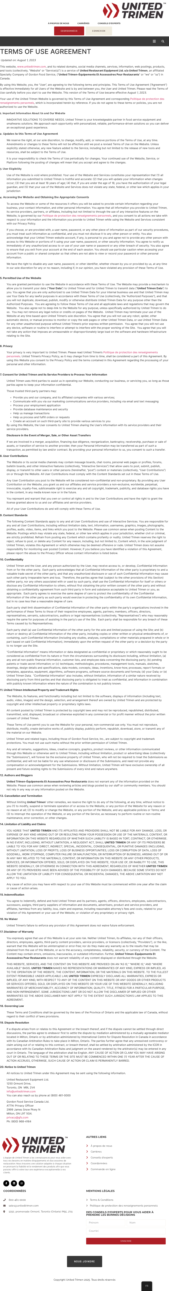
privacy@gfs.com (17, 1117)
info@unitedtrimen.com (21, 1091)
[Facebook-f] (6, 1183)
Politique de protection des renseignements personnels (76, 215)
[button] (163, 41)
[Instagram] (22, 1183)
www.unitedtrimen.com (31, 66)
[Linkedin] (14, 1183)
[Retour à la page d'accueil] (84, 10)
